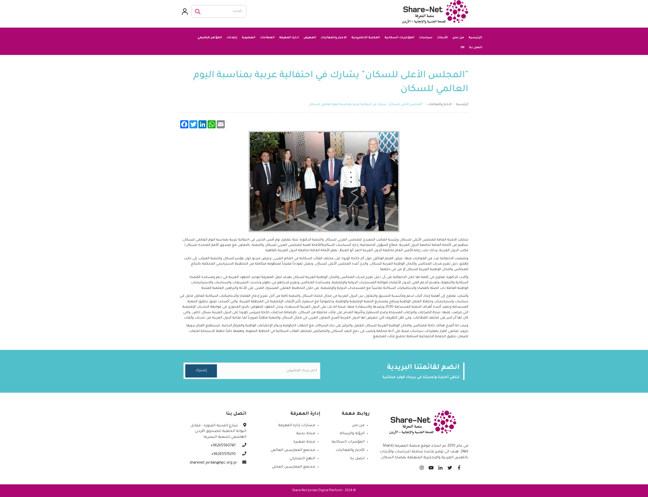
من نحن (458, 37)
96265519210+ (224, 454)
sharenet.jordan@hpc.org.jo (213, 463)
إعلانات (232, 37)
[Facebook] (459, 466)
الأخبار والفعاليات (350, 450)
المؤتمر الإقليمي (209, 37)
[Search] (197, 11)
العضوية (248, 37)
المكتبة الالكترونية (365, 37)
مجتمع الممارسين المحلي (293, 467)
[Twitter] (450, 466)
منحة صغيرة (304, 442)
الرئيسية (475, 37)
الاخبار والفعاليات (334, 37)
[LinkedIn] (440, 466)
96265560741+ (224, 446)
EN (462, 47)
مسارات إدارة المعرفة (296, 426)
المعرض (309, 37)
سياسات (425, 37)
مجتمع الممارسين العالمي (293, 450)
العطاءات (267, 37)
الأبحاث (442, 37)
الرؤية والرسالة (352, 434)
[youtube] (431, 466)
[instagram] (421, 466)
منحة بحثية (305, 434)
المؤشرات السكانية (399, 37)
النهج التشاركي (302, 459)
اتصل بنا (475, 47)
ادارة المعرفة (289, 37)
